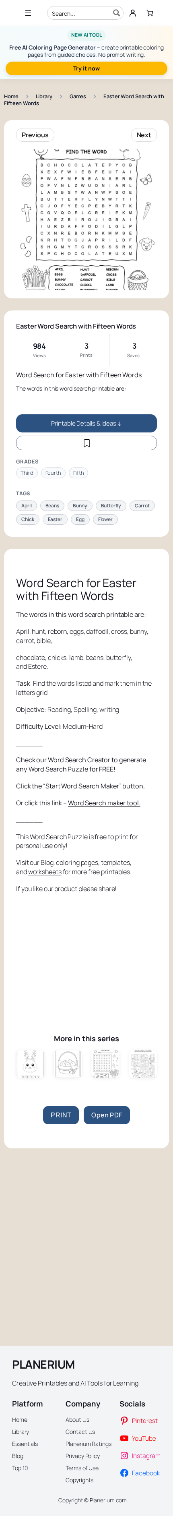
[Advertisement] (86, 956)
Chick (27, 519)
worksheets (45, 871)
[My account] (133, 13)
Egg (80, 519)
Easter (55, 519)
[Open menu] (28, 13)
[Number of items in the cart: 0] (150, 13)
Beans (52, 505)
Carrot (142, 505)
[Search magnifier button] (116, 12)
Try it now (86, 68)
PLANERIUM (43, 1364)
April (26, 505)
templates (115, 862)
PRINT (61, 1115)
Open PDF (106, 1115)
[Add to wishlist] (86, 443)
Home (11, 96)
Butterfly (111, 505)
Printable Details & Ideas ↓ (86, 423)
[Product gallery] (86, 219)
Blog (47, 862)
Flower (105, 519)
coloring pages (77, 862)
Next (144, 134)
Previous (35, 134)
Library (44, 96)
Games (78, 96)
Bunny (80, 505)
